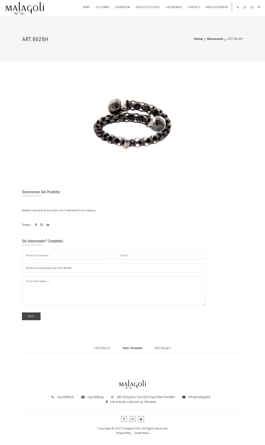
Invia (31, 316)
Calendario (174, 7)
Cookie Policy (142, 433)
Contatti (194, 7)
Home (86, 7)
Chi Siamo (102, 7)
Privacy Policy (123, 433)
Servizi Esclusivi (148, 7)
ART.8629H (163, 348)
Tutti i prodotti (132, 348)
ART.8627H (102, 348)
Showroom (122, 7)
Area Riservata (217, 7)
